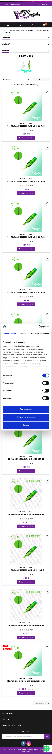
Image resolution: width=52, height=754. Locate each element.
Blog (39, 4)
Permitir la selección (26, 417)
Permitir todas (26, 409)
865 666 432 (15, 4)
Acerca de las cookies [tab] (40, 333)
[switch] (45, 383)
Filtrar (41, 79)
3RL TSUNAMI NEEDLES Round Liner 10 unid (26, 514)
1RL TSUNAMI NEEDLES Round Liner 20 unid (26, 459)
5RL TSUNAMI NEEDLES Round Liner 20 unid (26, 181)
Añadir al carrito (26, 138)
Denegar (26, 425)
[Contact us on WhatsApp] (47, 748)
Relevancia (16, 79)
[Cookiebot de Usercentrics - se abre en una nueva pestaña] (38, 326)
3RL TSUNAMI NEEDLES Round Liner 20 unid (26, 126)
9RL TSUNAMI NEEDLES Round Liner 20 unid (26, 292)
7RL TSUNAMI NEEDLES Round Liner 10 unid (26, 625)
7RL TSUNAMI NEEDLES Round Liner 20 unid (26, 237)
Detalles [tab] (23, 333)
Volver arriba (42, 703)
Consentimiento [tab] (9, 333)
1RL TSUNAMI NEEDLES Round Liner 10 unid (26, 570)
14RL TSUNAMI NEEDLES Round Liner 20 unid (26, 681)
